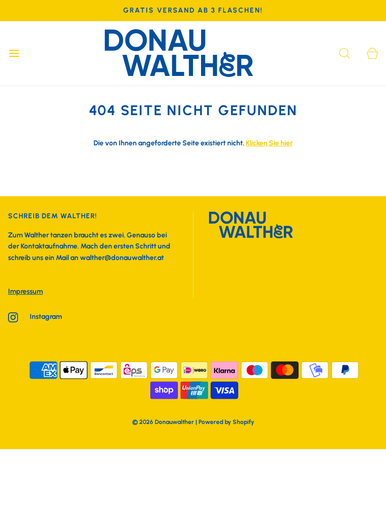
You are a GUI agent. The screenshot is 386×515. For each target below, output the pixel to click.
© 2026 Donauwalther (163, 421)
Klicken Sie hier (269, 143)
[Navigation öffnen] (14, 53)
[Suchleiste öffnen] (344, 53)
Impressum (25, 291)
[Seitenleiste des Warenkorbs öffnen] (372, 53)
